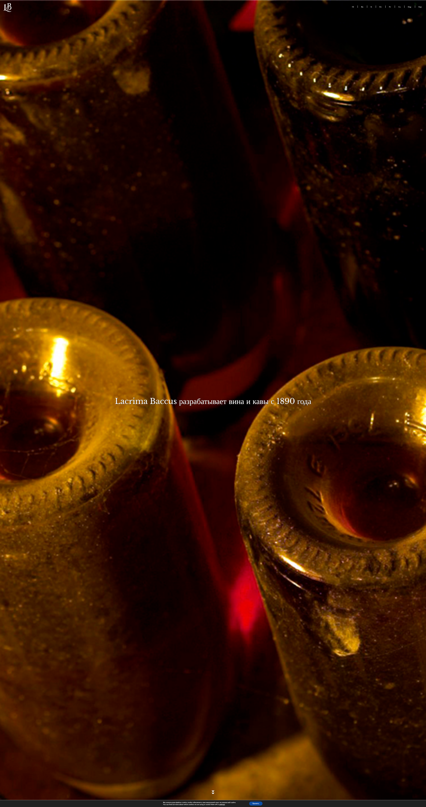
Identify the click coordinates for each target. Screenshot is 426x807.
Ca (399, 7)
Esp (420, 7)
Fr (390, 7)
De (380, 7)
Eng (409, 7)
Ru (362, 7)
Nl (353, 7)
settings (222, 805)
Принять (255, 803)
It (371, 7)
